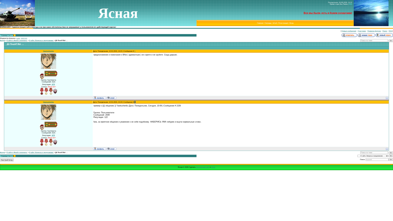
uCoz (213, 167)
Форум (2, 40)
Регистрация (283, 23)
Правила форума (374, 31)
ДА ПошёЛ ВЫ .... (61, 40)
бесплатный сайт (202, 167)
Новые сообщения (349, 31)
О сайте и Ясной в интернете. (17, 40)
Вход (291, 23)
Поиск (384, 31)
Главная (260, 23)
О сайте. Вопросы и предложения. (41, 40)
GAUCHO (24, 38)
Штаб (275, 23)
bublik (18, 38)
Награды (268, 23)
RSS (350, 4)
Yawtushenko (48, 51)
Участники (362, 31)
